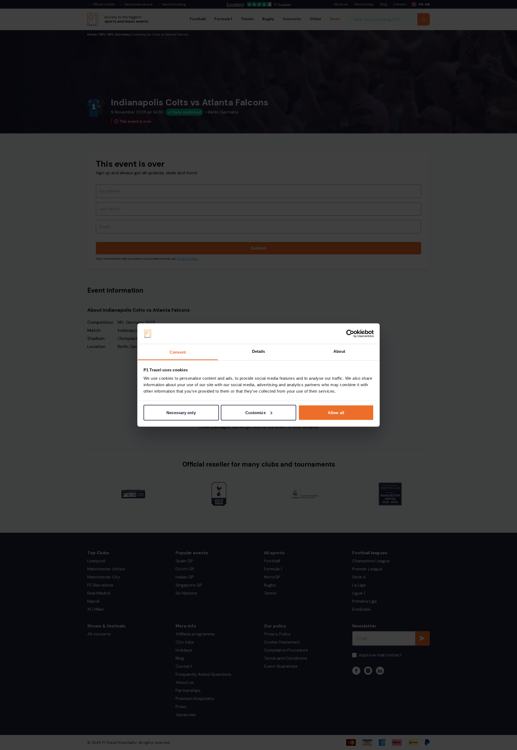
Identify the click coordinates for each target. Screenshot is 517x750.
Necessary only (180, 412)
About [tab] (339, 351)
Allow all (336, 412)
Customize (255, 412)
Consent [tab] (178, 352)
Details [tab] (258, 351)
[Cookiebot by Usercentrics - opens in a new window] (350, 334)
